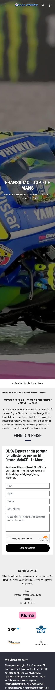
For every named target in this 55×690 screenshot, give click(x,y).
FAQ (10, 580)
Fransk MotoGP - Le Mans (35, 392)
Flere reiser (6, 392)
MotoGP (17, 392)
